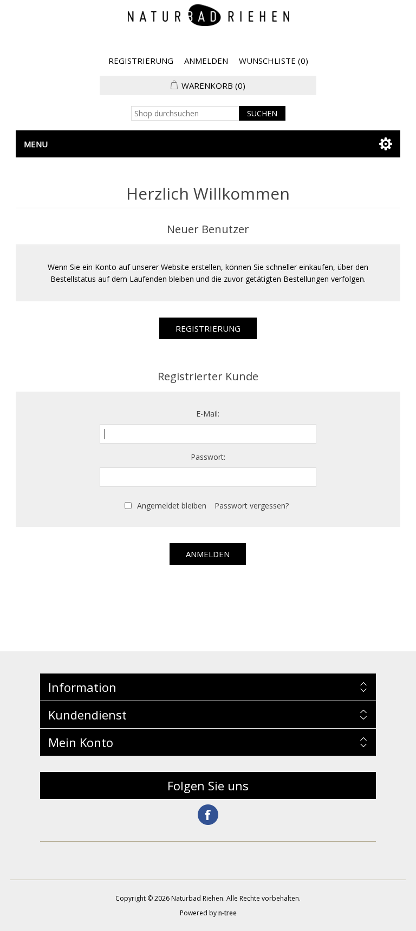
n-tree (227, 912)
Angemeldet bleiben (171, 505)
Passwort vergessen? (251, 505)
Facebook (208, 814)
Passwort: (208, 457)
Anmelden (206, 60)
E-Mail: (207, 413)
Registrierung (140, 60)
